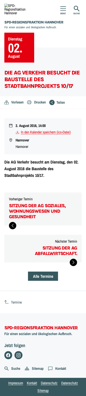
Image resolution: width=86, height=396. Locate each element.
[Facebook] (8, 355)
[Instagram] (18, 355)
